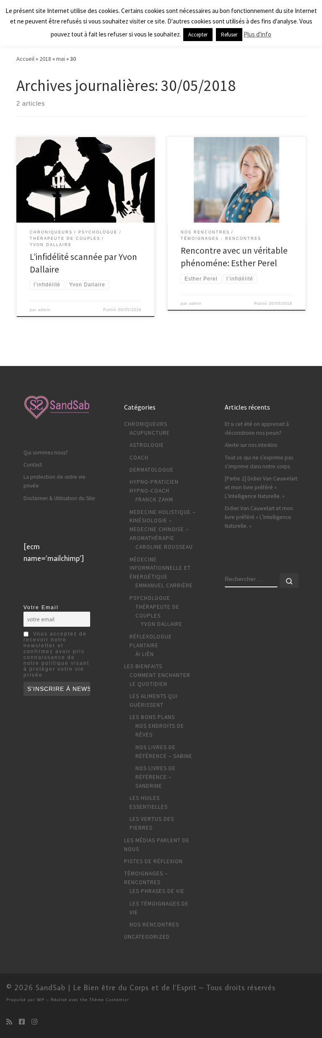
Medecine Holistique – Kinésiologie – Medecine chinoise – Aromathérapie (162, 525)
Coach (139, 457)
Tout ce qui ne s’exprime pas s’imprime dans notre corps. (259, 462)
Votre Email (41, 607)
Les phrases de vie (157, 891)
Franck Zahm (154, 499)
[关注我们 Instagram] (34, 1022)
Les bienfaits (143, 666)
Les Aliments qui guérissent (154, 700)
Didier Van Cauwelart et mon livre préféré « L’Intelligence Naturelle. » (259, 517)
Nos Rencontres (154, 924)
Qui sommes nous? (45, 452)
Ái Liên (144, 654)
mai (60, 58)
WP (40, 999)
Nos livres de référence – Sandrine (155, 777)
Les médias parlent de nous (157, 845)
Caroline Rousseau (164, 546)
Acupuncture (150, 432)
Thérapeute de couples (157, 611)
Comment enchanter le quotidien (160, 680)
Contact (32, 464)
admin (44, 310)
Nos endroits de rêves (159, 730)
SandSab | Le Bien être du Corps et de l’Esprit (116, 987)
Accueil (25, 58)
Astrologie (147, 445)
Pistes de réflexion (153, 861)
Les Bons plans (152, 717)
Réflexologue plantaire (151, 641)
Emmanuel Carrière (164, 585)
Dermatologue (152, 469)
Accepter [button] (198, 34)
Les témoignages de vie (159, 908)
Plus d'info (257, 34)
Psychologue (150, 598)
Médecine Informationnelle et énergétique (160, 568)
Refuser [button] (229, 34)
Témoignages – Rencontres (146, 878)
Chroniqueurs (145, 424)
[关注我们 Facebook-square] (22, 1022)
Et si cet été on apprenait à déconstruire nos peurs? (257, 428)
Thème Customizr (109, 999)
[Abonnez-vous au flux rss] (9, 1022)
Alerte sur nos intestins (251, 445)
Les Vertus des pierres (152, 823)
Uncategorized (147, 936)
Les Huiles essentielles (149, 802)
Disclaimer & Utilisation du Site (59, 498)
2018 (45, 58)
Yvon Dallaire (161, 624)
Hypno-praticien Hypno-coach (154, 486)
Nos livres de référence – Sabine (163, 752)
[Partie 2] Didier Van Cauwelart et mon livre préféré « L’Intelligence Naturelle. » (261, 487)
